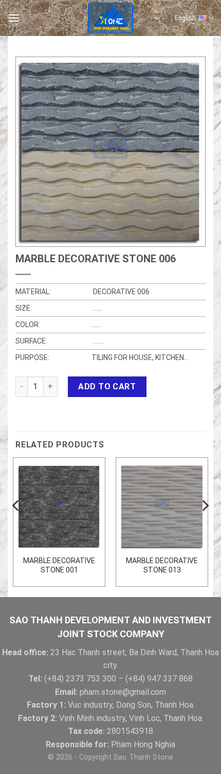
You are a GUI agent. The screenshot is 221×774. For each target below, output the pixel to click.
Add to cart (107, 386)
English (185, 18)
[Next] (204, 526)
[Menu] (14, 17)
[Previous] (16, 526)
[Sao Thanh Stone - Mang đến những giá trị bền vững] (110, 18)
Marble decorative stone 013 (162, 565)
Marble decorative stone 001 (59, 565)
